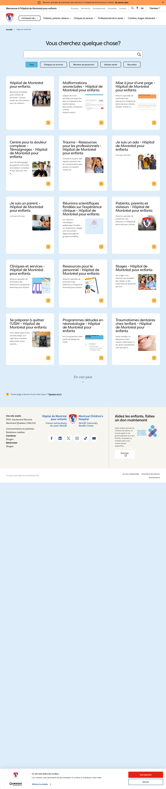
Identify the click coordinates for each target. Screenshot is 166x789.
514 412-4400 (13, 416)
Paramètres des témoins (151, 474)
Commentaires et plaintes (20, 428)
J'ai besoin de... (28, 18)
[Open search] (132, 8)
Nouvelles (132, 64)
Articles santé (110, 64)
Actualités (112, 8)
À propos (75, 8)
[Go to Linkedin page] (60, 438)
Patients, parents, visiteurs (56, 18)
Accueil (9, 29)
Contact (122, 8)
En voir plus (83, 377)
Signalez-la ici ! (55, 394)
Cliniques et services (83, 18)
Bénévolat (11, 442)
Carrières (11, 435)
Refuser (145, 782)
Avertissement (154, 477)
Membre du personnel (83, 64)
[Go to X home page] (68, 438)
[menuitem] (75, 8)
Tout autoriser (146, 775)
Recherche (85, 8)
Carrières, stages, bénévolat (141, 18)
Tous (31, 64)
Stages (9, 439)
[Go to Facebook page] (51, 438)
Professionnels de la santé (110, 18)
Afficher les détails (40, 784)
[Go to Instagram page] (77, 438)
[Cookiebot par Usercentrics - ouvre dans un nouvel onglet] (15, 784)
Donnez (154, 8)
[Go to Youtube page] (94, 438)
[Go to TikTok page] (85, 438)
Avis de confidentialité (130, 474)
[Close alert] (163, 2)
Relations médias (15, 432)
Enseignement (99, 8)
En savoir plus (121, 2)
